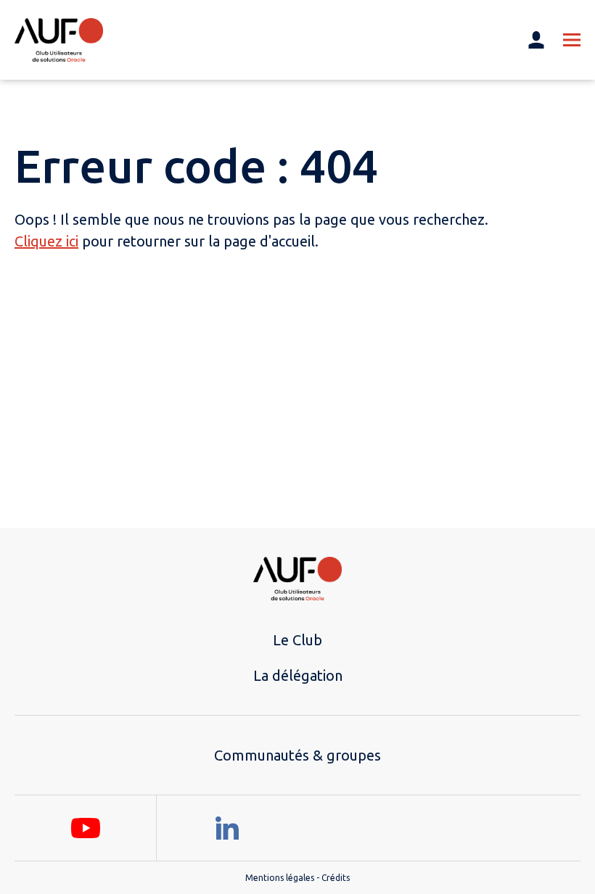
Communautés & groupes (297, 755)
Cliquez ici (46, 241)
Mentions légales (279, 877)
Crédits (335, 877)
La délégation (297, 675)
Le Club (297, 640)
